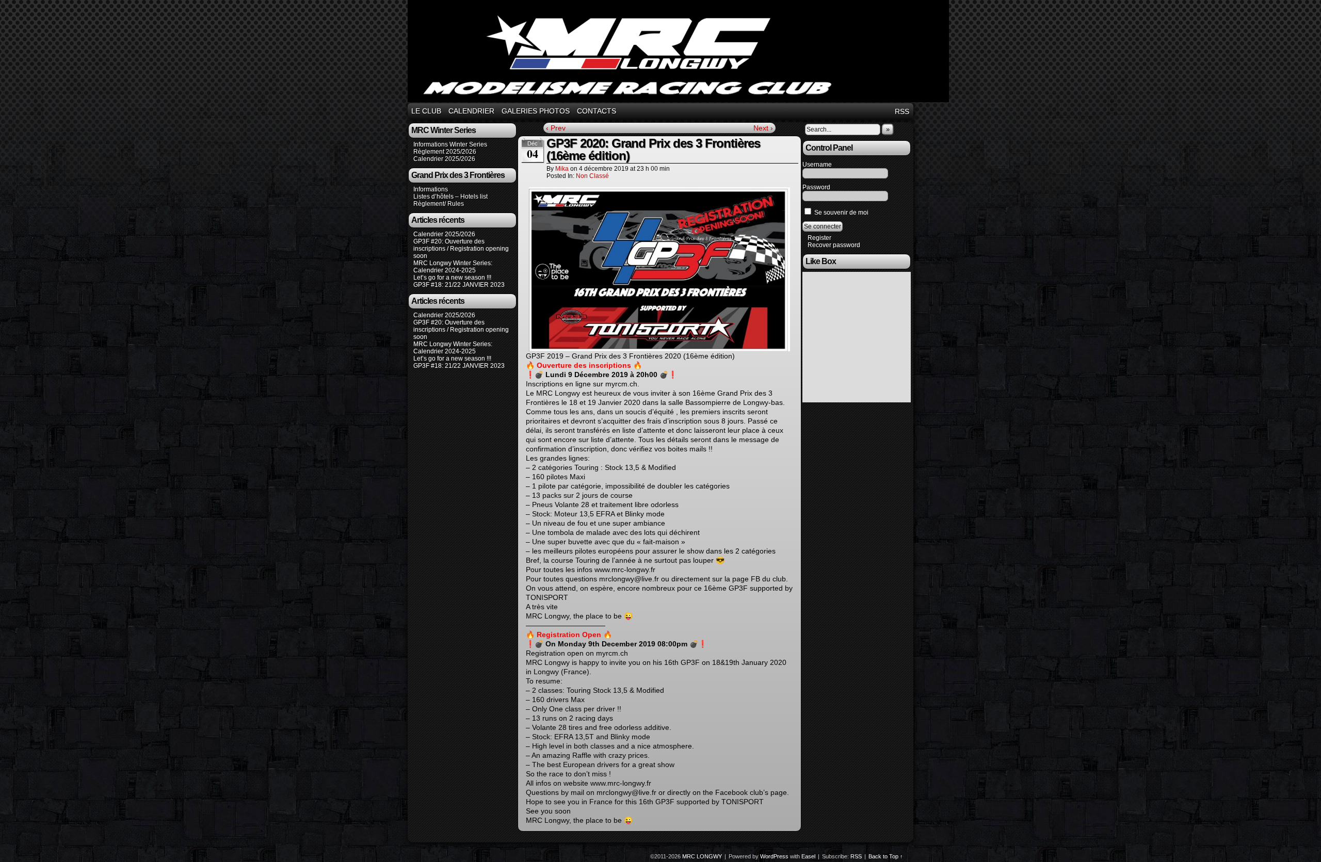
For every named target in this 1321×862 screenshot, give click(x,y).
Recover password (834, 245)
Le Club (426, 111)
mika (562, 168)
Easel (808, 856)
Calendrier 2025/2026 (444, 158)
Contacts (596, 111)
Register (819, 237)
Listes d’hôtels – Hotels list (450, 196)
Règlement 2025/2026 (444, 151)
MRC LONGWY (680, 53)
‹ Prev (556, 128)
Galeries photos (536, 111)
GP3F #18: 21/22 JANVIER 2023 (459, 284)
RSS (902, 111)
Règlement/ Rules (438, 203)
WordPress (774, 856)
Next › (763, 128)
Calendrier (471, 111)
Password (816, 187)
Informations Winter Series (450, 144)
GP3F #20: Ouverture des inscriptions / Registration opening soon (461, 248)
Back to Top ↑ (885, 856)
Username (817, 164)
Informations (430, 189)
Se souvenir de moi (840, 212)
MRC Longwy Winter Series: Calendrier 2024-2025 (452, 266)
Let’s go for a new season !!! (452, 277)
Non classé (592, 176)
